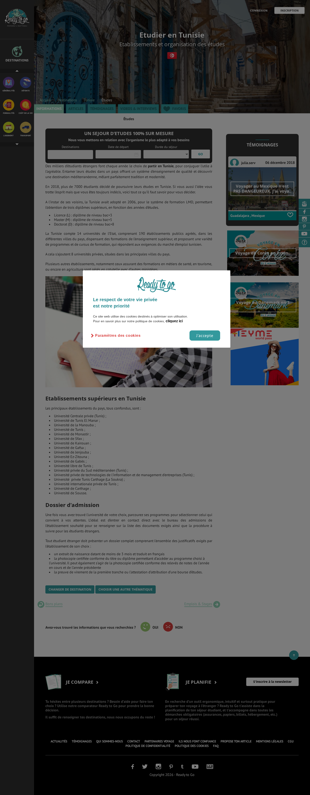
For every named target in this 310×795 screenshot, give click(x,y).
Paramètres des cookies (118, 335)
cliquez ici (174, 321)
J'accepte (204, 335)
